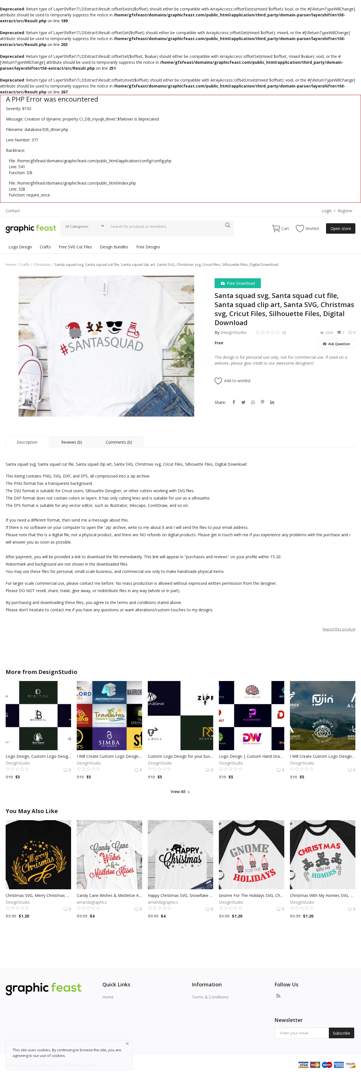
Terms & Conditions (210, 997)
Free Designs (148, 246)
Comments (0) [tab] (119, 442)
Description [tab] (27, 442)
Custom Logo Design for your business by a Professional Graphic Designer (180, 756)
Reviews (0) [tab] (71, 442)
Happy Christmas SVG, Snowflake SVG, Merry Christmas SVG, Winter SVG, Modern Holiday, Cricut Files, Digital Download (180, 895)
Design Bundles (114, 246)
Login (327, 210)
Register (345, 210)
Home (11, 264)
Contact (13, 210)
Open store (341, 228)
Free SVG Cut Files (75, 246)
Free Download (241, 283)
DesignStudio (234, 332)
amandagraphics (92, 902)
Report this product (339, 629)
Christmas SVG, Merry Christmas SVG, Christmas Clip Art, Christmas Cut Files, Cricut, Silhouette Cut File (38, 895)
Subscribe (341, 1033)
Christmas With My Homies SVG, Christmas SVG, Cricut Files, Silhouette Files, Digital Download (322, 895)
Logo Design (20, 246)
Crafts (45, 246)
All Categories (77, 226)
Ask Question (338, 343)
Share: (220, 402)
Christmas (42, 264)
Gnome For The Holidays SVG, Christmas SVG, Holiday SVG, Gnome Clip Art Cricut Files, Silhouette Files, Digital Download (251, 895)
